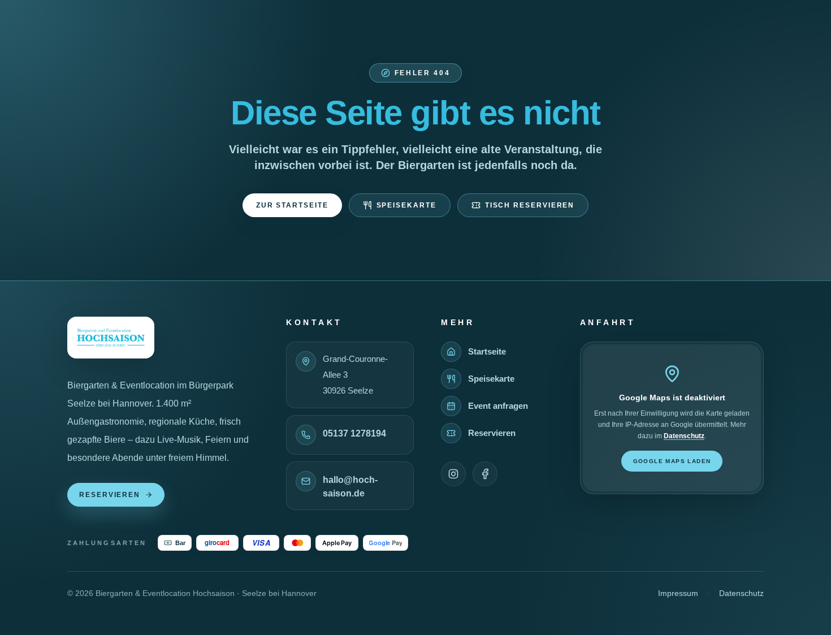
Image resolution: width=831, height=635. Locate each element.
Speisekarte (406, 205)
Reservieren (109, 495)
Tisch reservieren (530, 205)
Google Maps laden (672, 461)
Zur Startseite (292, 205)
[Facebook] (485, 473)
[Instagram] (453, 473)
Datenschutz (684, 436)
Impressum (678, 593)
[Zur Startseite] (110, 337)
